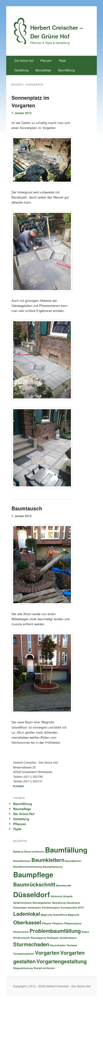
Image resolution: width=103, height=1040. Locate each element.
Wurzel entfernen (44, 968)
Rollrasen (53, 938)
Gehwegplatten (41, 902)
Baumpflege (43, 70)
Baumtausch (26, 508)
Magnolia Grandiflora (54, 914)
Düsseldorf (31, 894)
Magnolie (73, 914)
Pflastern (57, 923)
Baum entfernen (34, 851)
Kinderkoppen (51, 907)
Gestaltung (21, 70)
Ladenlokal (26, 913)
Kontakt (18, 786)
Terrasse (72, 945)
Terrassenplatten (23, 953)
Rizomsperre (38, 938)
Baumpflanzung (53, 866)
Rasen (85, 932)
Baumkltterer (73, 861)
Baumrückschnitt (34, 884)
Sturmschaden (31, 944)
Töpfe (62, 60)
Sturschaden (58, 945)
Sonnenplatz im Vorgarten (30, 101)
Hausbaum (73, 902)
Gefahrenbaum (22, 902)
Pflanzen (46, 60)
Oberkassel (27, 922)
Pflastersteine (72, 923)
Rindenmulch (21, 938)
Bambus (18, 851)
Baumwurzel (63, 885)
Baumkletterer (22, 861)
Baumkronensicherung (27, 866)
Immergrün (34, 907)
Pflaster (47, 923)
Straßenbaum (68, 938)
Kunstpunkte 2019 (72, 907)
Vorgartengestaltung (61, 961)
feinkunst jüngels (62, 896)
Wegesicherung (23, 968)
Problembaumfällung (55, 931)
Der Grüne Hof (23, 60)
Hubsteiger (20, 907)
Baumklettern (47, 860)
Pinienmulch (21, 932)
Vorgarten (47, 952)
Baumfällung (66, 70)
